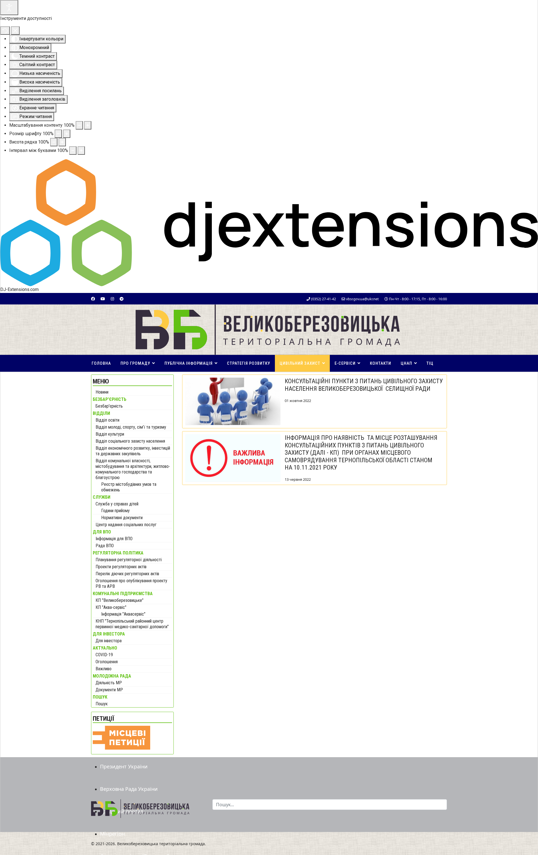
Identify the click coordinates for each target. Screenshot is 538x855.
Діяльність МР (109, 682)
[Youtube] (103, 298)
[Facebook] (93, 298)
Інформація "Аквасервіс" (123, 614)
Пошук (102, 703)
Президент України (124, 766)
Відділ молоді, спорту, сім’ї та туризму (131, 427)
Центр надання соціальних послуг (126, 524)
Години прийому (115, 510)
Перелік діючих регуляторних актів (127, 573)
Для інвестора (109, 640)
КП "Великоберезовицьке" (119, 600)
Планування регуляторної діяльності (129, 559)
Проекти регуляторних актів (121, 566)
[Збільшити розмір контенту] (87, 125)
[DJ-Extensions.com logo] (269, 222)
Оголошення (107, 661)
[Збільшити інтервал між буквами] (81, 150)
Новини (102, 392)
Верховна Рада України (129, 788)
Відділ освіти (107, 420)
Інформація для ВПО (114, 538)
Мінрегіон (112, 833)
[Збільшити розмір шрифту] (66, 134)
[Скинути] (5, 30)
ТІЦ (429, 363)
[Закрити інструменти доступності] (15, 30)
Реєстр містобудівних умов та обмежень (128, 487)
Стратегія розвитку (248, 363)
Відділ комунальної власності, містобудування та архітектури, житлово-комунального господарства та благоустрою (133, 469)
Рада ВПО (105, 545)
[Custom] (122, 298)
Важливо (104, 668)
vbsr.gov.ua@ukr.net (362, 299)
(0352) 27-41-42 (323, 299)
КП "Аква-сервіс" (111, 607)
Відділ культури (110, 434)
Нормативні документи (122, 517)
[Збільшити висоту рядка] (62, 142)
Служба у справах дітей (117, 504)
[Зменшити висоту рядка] (53, 142)
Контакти (380, 363)
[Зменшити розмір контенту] (79, 125)
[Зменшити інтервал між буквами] (72, 150)
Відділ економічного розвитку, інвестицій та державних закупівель (133, 450)
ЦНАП (406, 363)
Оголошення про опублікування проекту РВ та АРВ (131, 583)
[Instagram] (112, 298)
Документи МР (109, 689)
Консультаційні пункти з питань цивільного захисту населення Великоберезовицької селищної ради (364, 385)
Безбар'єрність (109, 406)
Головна (101, 363)
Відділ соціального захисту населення (130, 441)
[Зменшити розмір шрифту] (58, 134)
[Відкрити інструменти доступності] (9, 7)
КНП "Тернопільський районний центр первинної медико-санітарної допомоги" (132, 623)
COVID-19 (104, 654)
